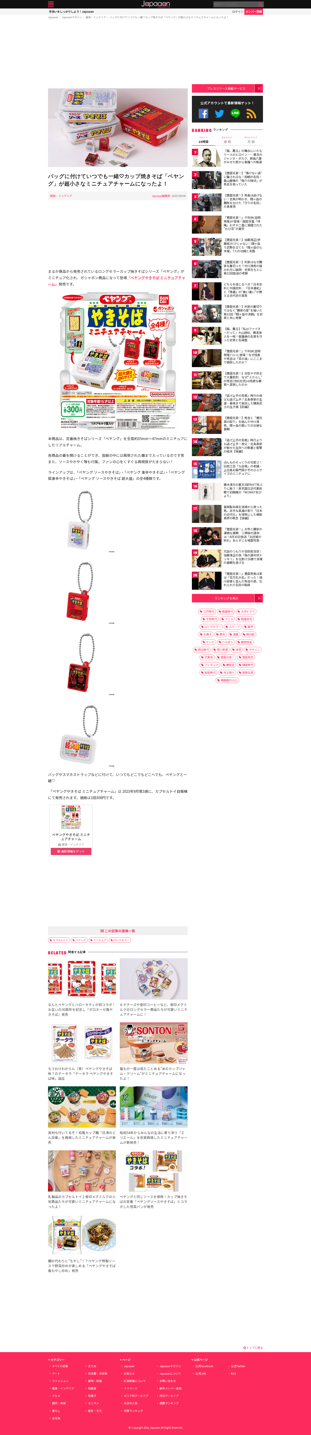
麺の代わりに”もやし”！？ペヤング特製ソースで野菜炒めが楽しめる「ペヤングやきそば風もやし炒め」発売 (82, 1265)
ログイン (237, 12)
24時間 (203, 140)
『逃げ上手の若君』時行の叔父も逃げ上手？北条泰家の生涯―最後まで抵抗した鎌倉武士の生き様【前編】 (243, 401)
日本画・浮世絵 (97, 1373)
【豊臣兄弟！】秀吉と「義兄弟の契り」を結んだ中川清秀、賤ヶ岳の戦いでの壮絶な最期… (243, 423)
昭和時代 (210, 672)
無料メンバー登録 (171, 1388)
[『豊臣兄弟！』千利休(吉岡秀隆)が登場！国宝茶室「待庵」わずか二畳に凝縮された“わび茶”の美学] (207, 225)
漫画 (235, 634)
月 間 (251, 140)
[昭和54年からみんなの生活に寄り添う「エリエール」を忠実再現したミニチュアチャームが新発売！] (154, 1107)
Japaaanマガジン (72, 17)
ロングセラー (121, 940)
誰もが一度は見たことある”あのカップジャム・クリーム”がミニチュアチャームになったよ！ (153, 1073)
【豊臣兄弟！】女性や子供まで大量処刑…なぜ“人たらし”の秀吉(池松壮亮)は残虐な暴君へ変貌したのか (243, 379)
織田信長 (246, 642)
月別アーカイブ (169, 1396)
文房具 (209, 657)
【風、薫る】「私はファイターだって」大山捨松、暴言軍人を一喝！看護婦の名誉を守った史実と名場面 (243, 334)
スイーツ (234, 627)
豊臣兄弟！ (227, 657)
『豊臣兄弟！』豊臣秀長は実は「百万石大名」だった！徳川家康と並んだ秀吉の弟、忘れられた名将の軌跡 (243, 579)
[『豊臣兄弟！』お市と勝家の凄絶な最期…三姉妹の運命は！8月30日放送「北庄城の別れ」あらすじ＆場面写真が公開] (207, 536)
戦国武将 (246, 619)
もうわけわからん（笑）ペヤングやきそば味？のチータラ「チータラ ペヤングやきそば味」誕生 (80, 1073)
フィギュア (211, 665)
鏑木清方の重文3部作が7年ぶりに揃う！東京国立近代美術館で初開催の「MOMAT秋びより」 (243, 490)
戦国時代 (227, 611)
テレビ (210, 642)
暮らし (56, 1411)
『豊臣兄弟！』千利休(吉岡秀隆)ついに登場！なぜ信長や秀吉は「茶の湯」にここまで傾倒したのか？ (243, 357)
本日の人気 (131, 1403)
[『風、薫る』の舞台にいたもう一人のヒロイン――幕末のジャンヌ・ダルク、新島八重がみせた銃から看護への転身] (207, 158)
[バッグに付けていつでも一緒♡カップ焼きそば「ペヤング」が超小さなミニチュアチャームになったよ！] (118, 128)
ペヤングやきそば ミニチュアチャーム (71, 836)
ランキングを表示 (226, 598)
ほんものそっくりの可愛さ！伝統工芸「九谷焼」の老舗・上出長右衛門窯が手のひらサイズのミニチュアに (243, 468)
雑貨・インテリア (96, 17)
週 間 (227, 140)
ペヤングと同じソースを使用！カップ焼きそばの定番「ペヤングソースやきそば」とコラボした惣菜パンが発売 (153, 1201)
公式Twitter (219, 113)
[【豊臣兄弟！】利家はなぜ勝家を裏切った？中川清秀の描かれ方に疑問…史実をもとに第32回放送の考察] (207, 269)
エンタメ (93, 1403)
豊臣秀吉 (247, 657)
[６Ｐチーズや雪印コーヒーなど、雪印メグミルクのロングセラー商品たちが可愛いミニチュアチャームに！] (154, 979)
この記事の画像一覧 (119, 930)
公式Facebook (203, 113)
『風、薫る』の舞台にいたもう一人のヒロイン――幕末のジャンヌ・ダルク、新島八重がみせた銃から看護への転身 (243, 156)
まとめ (92, 1366)
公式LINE (235, 113)
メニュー (51, 4)
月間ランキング (133, 1411)
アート (56, 1373)
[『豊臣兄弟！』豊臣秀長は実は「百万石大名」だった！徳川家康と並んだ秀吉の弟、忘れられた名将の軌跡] (207, 581)
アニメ (229, 619)
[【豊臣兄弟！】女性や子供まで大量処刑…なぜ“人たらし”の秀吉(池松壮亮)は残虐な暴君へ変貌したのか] (207, 381)
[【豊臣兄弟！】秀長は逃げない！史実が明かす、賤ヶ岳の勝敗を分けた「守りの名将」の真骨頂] (207, 203)
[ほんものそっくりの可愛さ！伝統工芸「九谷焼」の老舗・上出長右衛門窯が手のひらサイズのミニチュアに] (207, 470)
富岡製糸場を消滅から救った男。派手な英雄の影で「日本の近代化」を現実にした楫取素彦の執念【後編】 (243, 512)
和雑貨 (92, 1388)
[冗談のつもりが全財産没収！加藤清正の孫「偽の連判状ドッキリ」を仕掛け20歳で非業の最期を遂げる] (207, 559)
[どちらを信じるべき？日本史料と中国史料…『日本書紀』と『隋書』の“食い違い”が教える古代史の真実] (207, 292)
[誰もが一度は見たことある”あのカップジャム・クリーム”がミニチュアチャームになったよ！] (154, 1043)
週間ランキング (169, 1403)
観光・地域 (59, 1403)
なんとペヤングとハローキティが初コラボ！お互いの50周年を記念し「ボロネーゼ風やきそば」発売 (82, 1009)
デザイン (254, 650)
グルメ (56, 1396)
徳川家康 (222, 650)
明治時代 (203, 650)
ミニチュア (100, 940)
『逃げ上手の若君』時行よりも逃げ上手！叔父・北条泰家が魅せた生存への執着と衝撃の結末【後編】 (243, 446)
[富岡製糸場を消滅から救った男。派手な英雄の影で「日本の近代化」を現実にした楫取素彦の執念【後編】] (207, 514)
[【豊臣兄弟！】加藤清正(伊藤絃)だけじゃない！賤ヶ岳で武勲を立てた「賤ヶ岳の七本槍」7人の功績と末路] (207, 247)
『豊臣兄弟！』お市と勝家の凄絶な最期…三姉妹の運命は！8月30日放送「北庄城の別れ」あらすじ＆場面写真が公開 (243, 536)
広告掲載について (135, 1381)
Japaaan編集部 (160, 196)
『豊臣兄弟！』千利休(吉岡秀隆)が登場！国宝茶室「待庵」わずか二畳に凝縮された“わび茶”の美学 (243, 223)
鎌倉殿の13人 (229, 680)
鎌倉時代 (247, 665)
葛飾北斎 (247, 672)
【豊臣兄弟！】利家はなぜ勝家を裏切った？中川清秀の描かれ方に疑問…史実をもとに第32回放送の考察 (243, 268)
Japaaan (155, 4)
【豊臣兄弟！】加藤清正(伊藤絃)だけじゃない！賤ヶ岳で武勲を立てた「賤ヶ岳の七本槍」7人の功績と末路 (243, 245)
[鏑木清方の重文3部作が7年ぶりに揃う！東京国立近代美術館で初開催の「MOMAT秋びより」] (207, 492)
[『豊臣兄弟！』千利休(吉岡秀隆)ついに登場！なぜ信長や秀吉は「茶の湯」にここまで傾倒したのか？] (207, 358)
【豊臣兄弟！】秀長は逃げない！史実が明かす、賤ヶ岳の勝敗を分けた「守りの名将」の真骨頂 (243, 201)
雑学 (250, 627)
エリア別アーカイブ (136, 1396)
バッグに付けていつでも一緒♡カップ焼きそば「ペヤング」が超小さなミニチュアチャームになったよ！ (169, 17)
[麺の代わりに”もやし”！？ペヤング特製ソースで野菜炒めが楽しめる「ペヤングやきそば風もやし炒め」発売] (82, 1236)
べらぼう (227, 642)
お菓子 (208, 634)
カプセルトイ (60, 940)
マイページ (131, 1388)
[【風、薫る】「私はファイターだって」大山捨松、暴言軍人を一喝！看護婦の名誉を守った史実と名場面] (207, 336)
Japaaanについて (170, 1373)
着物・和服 (95, 1381)
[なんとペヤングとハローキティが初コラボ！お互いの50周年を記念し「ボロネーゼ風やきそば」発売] (82, 979)
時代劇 (250, 634)
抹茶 (238, 650)
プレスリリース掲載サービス (226, 88)
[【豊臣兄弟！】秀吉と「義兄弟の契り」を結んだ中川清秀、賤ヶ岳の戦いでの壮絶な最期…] (207, 425)
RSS (251, 113)
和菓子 (92, 1396)
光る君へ (228, 672)
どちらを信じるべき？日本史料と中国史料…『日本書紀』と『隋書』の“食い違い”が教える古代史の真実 (243, 290)
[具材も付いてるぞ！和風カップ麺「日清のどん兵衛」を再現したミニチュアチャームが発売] (82, 1107)
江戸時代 (208, 611)
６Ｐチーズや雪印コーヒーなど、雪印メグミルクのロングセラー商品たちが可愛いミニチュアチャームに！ (153, 1009)
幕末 (222, 634)
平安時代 (211, 619)
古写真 (56, 1418)
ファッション (60, 1381)
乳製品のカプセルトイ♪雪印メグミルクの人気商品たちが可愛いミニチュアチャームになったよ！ (82, 1201)
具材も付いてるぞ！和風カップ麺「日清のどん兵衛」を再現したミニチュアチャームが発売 (82, 1137)
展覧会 (230, 665)
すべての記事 (60, 1366)
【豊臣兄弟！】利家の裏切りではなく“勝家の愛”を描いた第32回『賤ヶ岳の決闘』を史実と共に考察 (243, 312)
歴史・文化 (95, 1411)
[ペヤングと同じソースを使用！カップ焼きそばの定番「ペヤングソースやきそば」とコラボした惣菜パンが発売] (154, 1171)
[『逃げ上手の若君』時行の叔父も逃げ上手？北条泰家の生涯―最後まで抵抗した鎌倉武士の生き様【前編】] (207, 403)
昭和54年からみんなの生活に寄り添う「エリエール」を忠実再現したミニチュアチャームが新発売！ (153, 1137)
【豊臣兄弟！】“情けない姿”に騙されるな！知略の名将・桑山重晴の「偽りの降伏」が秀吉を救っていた (243, 179)
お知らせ (129, 1373)
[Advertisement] (118, 54)
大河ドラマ (248, 611)
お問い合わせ (168, 1381)
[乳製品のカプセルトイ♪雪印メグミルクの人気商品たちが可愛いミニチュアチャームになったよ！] (82, 1171)
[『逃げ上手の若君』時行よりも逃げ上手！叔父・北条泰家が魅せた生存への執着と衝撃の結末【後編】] (207, 447)
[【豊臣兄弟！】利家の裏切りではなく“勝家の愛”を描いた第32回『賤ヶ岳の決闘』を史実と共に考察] (207, 314)
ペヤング (81, 940)
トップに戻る (254, 1348)
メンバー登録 (253, 12)
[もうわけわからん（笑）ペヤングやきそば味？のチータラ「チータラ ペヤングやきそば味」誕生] (82, 1043)
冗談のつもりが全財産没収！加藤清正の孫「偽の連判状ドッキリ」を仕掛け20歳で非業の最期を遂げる (243, 557)
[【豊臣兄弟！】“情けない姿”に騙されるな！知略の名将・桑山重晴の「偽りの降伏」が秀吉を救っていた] (207, 180)
